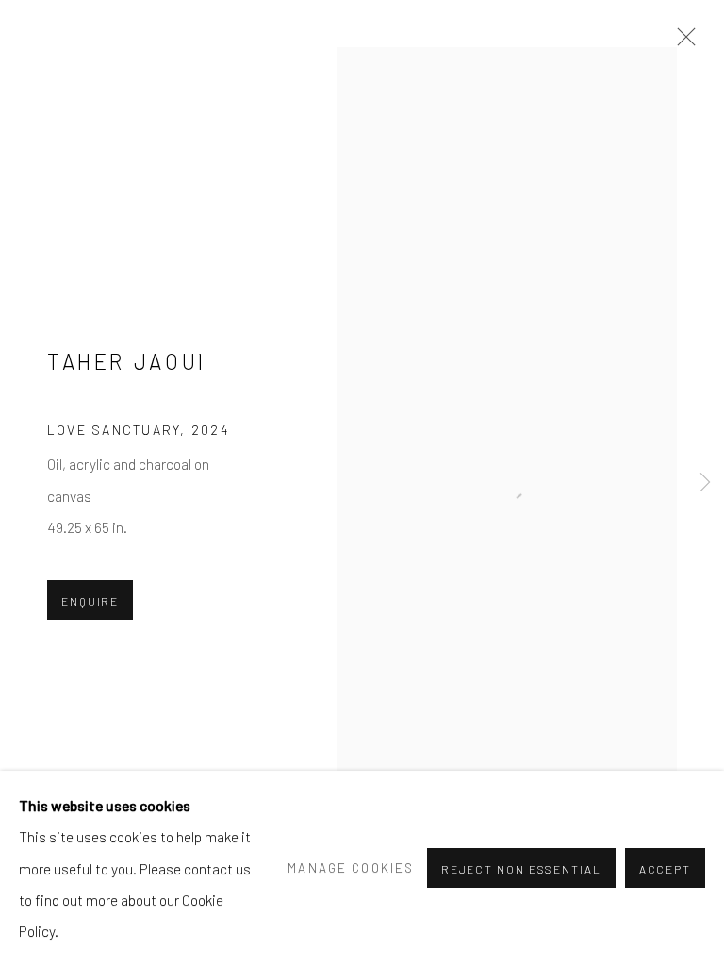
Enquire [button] (90, 601)
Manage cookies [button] (351, 867)
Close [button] (681, 42)
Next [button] (705, 483)
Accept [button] (665, 869)
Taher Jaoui (126, 361)
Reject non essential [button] (521, 869)
